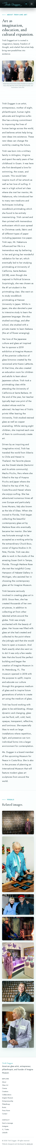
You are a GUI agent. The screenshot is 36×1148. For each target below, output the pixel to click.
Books (4, 1107)
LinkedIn (4, 1133)
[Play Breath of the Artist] (26, 4)
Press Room (6, 1110)
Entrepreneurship (7, 1101)
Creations (5, 1091)
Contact (4, 1114)
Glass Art (5, 1085)
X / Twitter (5, 1129)
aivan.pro (30, 1144)
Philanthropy (6, 1104)
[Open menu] (31, 4)
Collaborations (6, 1095)
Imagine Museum (7, 1098)
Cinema (4, 1088)
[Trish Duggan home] (12, 4)
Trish (7, 1063)
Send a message (7, 1123)
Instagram (5, 1126)
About (4, 1082)
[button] (18, 71)
